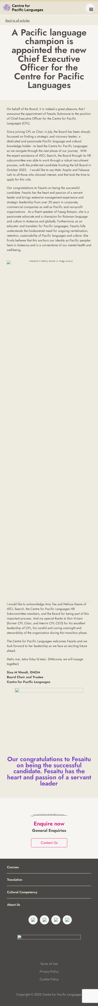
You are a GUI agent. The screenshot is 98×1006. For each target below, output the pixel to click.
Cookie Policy (49, 979)
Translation (14, 879)
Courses (13, 867)
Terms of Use (49, 963)
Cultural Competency (22, 892)
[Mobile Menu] (90, 8)
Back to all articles (17, 20)
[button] (90, 867)
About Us (13, 904)
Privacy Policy (49, 971)
